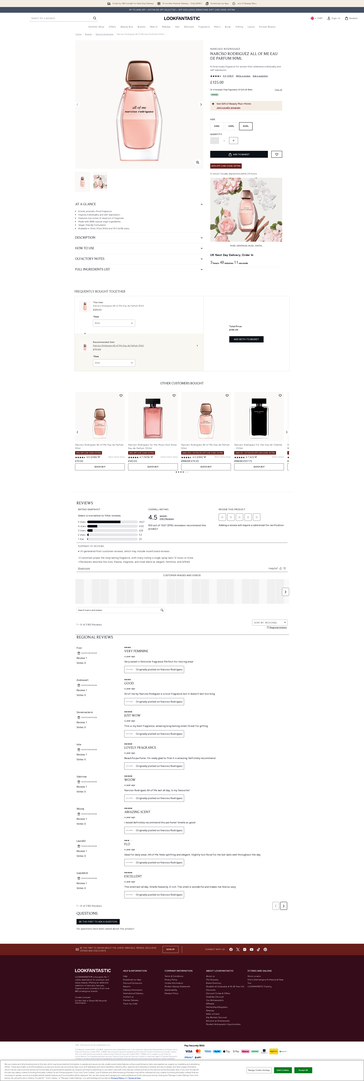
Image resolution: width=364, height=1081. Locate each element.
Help (125, 976)
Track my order (130, 1003)
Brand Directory (213, 983)
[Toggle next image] (201, 104)
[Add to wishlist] (276, 154)
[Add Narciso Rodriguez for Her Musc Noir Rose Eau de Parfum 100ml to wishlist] (174, 395)
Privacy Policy (171, 979)
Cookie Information (174, 983)
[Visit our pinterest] (265, 949)
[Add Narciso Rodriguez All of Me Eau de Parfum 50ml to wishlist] (227, 395)
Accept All (303, 1070)
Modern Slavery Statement (177, 986)
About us (210, 976)
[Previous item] (77, 432)
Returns (126, 986)
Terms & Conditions (174, 976)
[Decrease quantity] (214, 140)
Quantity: (216, 134)
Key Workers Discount (216, 1017)
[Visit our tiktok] (258, 949)
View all (278, 90)
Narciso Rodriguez (104, 34)
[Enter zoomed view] (197, 162)
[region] (182, 1070)
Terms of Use (134, 1078)
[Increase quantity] (233, 140)
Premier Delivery (130, 1000)
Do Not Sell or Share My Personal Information (91, 1002)
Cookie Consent (83, 997)
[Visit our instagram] (244, 949)
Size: (213, 119)
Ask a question (260, 76)
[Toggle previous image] (77, 104)
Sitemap (210, 1010)
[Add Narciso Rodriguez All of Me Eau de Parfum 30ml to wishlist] (121, 395)
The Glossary (212, 979)
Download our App (132, 979)
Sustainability (171, 990)
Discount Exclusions (132, 983)
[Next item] (286, 432)
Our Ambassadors (215, 1000)
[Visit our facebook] (231, 949)
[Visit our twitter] (237, 949)
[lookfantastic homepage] (182, 18)
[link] (333, 18)
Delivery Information (132, 990)
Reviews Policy (171, 993)
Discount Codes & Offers (218, 993)
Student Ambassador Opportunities (223, 1024)
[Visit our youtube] (251, 949)
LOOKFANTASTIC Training (259, 986)
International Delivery (133, 993)
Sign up (170, 949)
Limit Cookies (283, 1070)
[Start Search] (94, 18)
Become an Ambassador (218, 1021)
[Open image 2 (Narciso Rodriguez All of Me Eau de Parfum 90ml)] (100, 181)
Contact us (128, 997)
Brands (88, 34)
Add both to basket (246, 339)
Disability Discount (215, 997)
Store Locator (254, 976)
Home (79, 34)
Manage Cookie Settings (259, 1070)
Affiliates (210, 1003)
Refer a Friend (212, 1014)
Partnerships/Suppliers (217, 1007)
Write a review (243, 76)
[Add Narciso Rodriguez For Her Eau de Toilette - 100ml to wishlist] (280, 395)
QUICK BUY (100, 467)
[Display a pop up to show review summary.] (99, 457)
